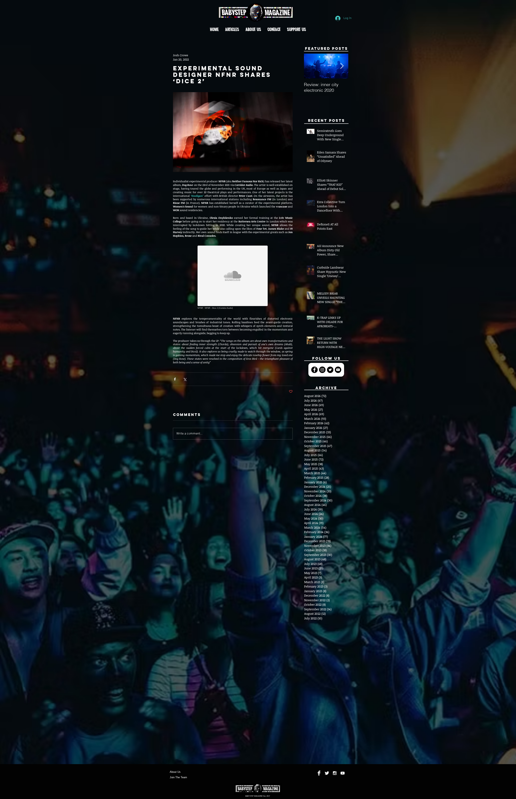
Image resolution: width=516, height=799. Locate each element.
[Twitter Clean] (326, 773)
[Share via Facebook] (175, 379)
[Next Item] (342, 66)
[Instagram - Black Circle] (322, 370)
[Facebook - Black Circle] (314, 370)
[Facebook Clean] (318, 773)
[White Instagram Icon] (334, 773)
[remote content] (233, 277)
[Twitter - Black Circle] (330, 370)
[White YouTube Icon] (342, 773)
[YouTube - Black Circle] (338, 370)
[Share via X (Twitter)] (185, 379)
